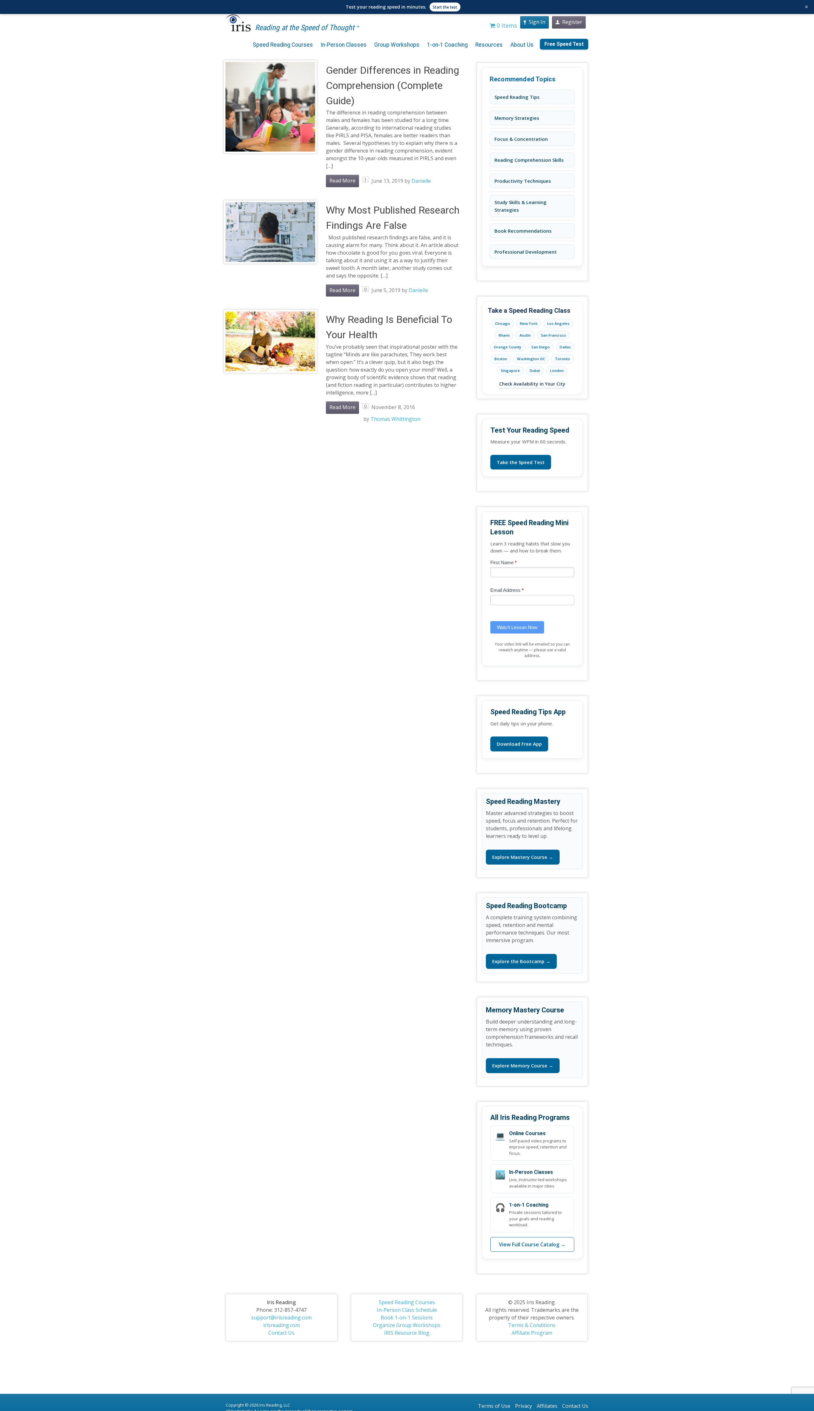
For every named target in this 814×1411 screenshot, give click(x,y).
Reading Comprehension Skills (529, 160)
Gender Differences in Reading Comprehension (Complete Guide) (392, 85)
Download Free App (519, 744)
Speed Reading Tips (517, 97)
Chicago (502, 323)
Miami (504, 335)
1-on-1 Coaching (447, 45)
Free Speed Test (564, 44)
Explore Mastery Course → (522, 857)
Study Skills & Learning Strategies (520, 206)
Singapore (510, 370)
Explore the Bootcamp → (521, 961)
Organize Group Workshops (406, 1325)
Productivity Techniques (522, 181)
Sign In (537, 21)
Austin (525, 335)
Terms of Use (494, 1405)
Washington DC (531, 358)
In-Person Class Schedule (407, 1309)
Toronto (562, 358)
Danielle (421, 180)
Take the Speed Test (521, 462)
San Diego (540, 347)
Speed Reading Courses (283, 45)
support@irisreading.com (281, 1317)
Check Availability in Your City (532, 384)
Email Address (507, 590)
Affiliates (547, 1405)
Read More (342, 180)
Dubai (535, 370)
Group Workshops (396, 45)
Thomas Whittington (395, 418)
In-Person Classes (344, 45)
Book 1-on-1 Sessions (407, 1317)
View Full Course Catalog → (532, 1244)
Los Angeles (558, 323)
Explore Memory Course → (522, 1065)
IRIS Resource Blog (406, 1332)
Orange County (507, 347)
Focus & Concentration (521, 139)
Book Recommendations (523, 231)
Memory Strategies (516, 118)
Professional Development (525, 252)
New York (528, 323)
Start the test (445, 7)
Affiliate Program (532, 1332)
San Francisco (553, 335)
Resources (489, 45)
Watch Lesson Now (517, 627)
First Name (503, 562)
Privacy (523, 1405)
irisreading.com (281, 1325)
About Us (522, 45)
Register (572, 21)
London (557, 370)
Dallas (565, 347)
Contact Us (281, 1332)
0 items (506, 25)
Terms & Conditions (531, 1325)
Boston (500, 358)
